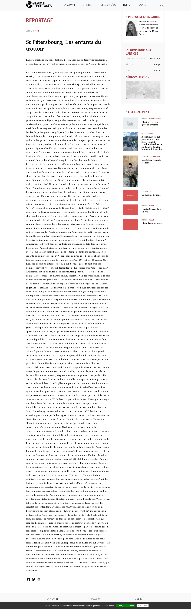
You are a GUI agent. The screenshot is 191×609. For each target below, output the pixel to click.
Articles (87, 4)
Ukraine (157, 118)
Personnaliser (142, 606)
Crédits (138, 599)
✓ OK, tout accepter (125, 605)
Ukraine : (150, 123)
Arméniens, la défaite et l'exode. (151, 161)
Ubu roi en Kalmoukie (152, 223)
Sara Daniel (70, 4)
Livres (126, 4)
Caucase (151, 157)
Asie (143, 191)
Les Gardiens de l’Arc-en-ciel (151, 210)
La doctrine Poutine (151, 195)
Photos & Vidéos (107, 4)
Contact (143, 4)
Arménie (144, 157)
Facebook (95, 599)
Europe (29, 31)
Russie (36, 31)
